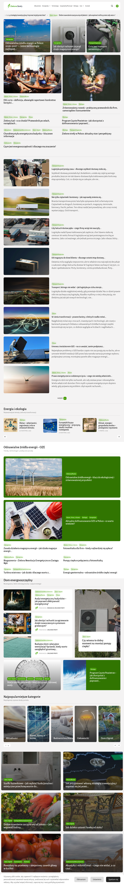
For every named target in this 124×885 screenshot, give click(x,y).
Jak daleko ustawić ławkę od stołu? (70, 15)
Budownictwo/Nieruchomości (22, 130)
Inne (81, 6)
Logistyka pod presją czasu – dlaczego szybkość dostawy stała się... (79, 169)
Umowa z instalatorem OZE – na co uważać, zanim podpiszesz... (78, 346)
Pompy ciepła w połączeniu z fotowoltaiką (83, 560)
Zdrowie (47, 679)
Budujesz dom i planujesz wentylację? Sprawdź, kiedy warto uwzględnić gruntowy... (51, 647)
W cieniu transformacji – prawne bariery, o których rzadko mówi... (79, 317)
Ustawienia (97, 879)
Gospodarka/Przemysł (66, 6)
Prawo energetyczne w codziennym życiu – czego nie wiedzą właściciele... (82, 376)
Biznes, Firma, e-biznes (11, 96)
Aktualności (37, 6)
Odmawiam (81, 879)
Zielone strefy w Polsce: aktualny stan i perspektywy (86, 133)
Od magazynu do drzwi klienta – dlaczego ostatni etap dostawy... (78, 258)
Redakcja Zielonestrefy (56, 608)
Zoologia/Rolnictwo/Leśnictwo (22, 569)
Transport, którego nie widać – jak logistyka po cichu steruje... (77, 287)
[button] (5, 436)
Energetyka (45, 6)
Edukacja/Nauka (47, 130)
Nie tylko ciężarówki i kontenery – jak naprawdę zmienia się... (77, 197)
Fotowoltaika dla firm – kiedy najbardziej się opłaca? (88, 548)
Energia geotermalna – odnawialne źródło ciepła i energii (90, 572)
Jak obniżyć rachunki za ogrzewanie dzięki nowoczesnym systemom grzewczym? (51, 623)
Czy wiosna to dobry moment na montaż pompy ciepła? (96, 643)
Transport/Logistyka (95, 43)
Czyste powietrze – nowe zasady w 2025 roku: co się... (86, 425)
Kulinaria (30, 679)
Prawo (31, 117)
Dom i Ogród (53, 15)
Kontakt (87, 6)
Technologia (55, 6)
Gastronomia (21, 679)
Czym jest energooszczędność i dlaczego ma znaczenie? (30, 146)
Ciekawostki (8, 143)
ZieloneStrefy (52, 630)
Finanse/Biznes (24, 96)
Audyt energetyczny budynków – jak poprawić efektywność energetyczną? (50, 601)
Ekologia (76, 6)
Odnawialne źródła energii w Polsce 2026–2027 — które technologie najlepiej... (24, 46)
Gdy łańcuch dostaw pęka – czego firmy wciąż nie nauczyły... (76, 228)
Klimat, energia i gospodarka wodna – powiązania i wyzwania (45, 425)
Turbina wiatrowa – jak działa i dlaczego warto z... (27, 572)
